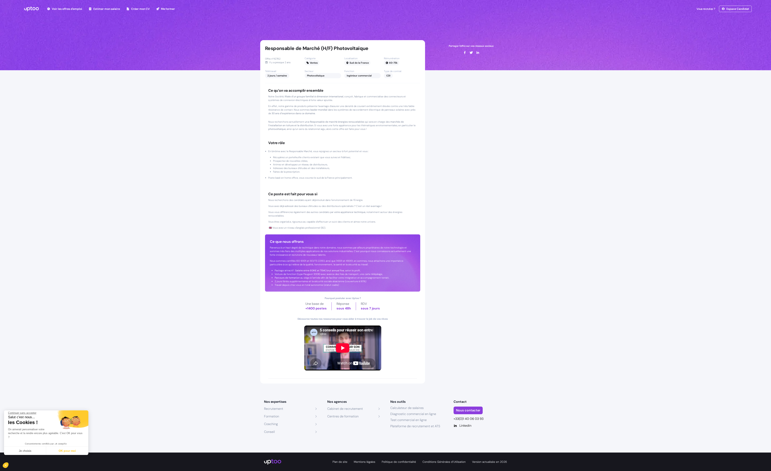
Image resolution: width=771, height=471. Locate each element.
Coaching (271, 424)
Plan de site (339, 462)
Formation (271, 416)
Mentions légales (364, 462)
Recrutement (273, 409)
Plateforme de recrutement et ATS (415, 426)
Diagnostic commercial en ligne (413, 414)
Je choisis (25, 450)
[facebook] (465, 52)
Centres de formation (343, 416)
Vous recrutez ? (706, 9)
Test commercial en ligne (408, 420)
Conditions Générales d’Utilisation (444, 462)
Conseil (269, 432)
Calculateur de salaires (407, 408)
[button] (8, 464)
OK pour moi (67, 450)
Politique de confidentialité (399, 462)
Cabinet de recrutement (345, 409)
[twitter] (471, 52)
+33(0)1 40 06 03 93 (468, 419)
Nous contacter (468, 410)
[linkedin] (477, 52)
